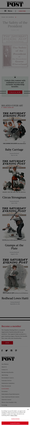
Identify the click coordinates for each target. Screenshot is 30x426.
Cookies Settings (15, 418)
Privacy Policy (14, 415)
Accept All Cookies (15, 423)
